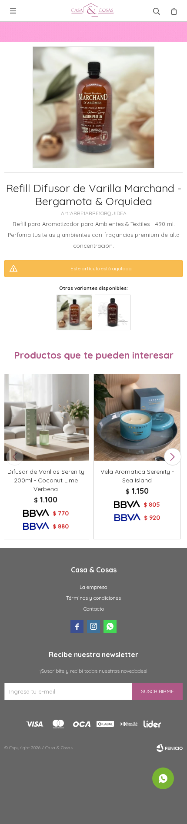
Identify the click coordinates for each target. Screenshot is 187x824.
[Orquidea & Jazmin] (112, 312)
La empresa (93, 587)
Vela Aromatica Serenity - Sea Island (137, 476)
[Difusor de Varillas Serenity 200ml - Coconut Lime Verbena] (45, 417)
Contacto (93, 608)
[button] (172, 456)
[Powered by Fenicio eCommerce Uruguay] (170, 747)
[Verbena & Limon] (74, 312)
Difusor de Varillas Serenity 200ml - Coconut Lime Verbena (45, 480)
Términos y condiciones (93, 598)
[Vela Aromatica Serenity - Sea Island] (137, 417)
